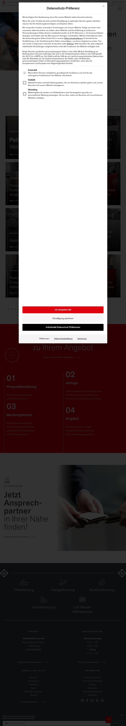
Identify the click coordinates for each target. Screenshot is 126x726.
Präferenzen (44, 339)
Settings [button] (70, 44)
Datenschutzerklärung (73, 38)
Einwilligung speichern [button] (63, 318)
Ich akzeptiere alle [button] (63, 310)
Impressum (82, 339)
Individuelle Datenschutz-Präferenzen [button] (63, 327)
